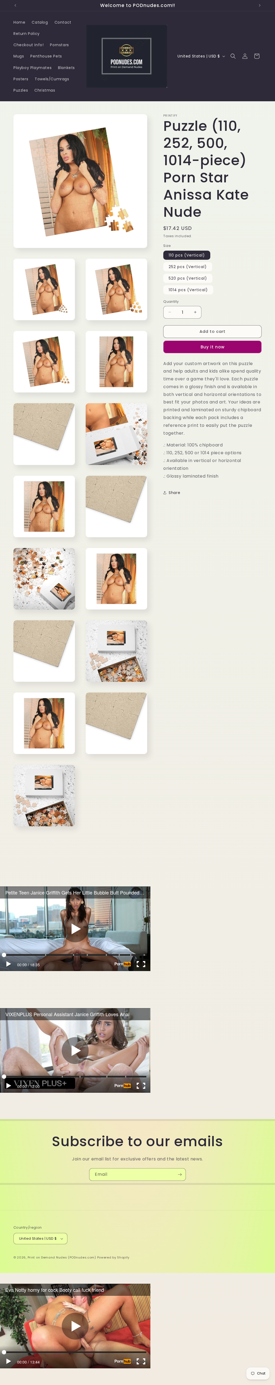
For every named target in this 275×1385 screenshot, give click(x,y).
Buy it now (213, 347)
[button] (233, 56)
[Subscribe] (180, 1174)
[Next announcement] (260, 5)
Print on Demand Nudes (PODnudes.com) (62, 1257)
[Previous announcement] (15, 5)
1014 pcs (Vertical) (188, 290)
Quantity (171, 301)
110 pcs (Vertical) (187, 255)
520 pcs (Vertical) (188, 278)
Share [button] (174, 492)
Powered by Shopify (113, 1257)
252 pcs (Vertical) (188, 266)
